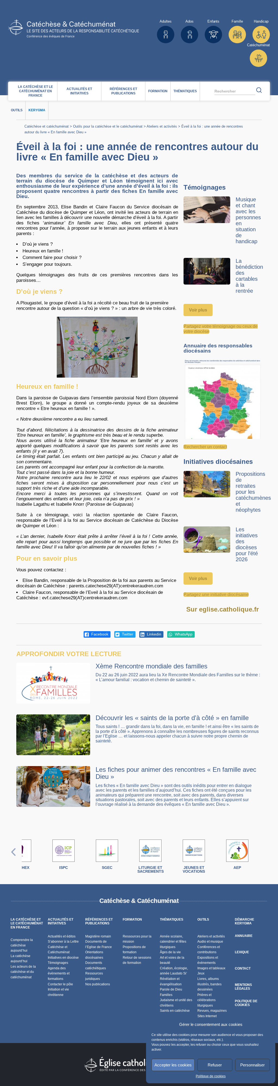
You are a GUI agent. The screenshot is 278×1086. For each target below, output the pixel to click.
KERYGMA (37, 110)
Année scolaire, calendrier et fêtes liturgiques (173, 941)
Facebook (99, 634)
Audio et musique (210, 941)
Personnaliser (252, 1065)
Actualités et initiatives (79, 91)
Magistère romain (98, 936)
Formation (158, 91)
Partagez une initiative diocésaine (216, 594)
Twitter (127, 634)
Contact (243, 968)
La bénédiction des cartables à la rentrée (249, 276)
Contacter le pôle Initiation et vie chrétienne (60, 989)
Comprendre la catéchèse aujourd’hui (22, 945)
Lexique (242, 952)
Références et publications (123, 91)
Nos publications (97, 984)
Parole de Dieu (171, 989)
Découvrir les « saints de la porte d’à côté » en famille (172, 717)
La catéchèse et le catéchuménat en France (35, 91)
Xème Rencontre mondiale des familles (151, 666)
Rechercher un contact (205, 447)
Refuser (215, 1065)
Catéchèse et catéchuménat (46, 126)
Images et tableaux (211, 968)
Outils (17, 110)
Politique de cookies (211, 1076)
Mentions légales (243, 987)
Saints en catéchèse (175, 1011)
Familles (166, 995)
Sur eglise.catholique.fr (222, 609)
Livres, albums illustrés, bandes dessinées (209, 984)
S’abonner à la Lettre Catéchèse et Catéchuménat (63, 947)
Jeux (200, 973)
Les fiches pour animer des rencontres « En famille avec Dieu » (176, 773)
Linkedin (153, 634)
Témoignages (58, 963)
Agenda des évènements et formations (59, 973)
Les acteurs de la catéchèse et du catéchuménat (23, 972)
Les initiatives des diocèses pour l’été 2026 (247, 544)
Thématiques (185, 91)
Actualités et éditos (61, 936)
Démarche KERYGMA (244, 921)
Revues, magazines (212, 1011)
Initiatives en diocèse (63, 957)
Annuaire (243, 936)
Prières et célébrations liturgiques (206, 1000)
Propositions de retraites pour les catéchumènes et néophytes (253, 492)
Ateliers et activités (162, 126)
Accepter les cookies (173, 1065)
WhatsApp (183, 634)
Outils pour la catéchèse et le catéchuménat (108, 126)
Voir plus (198, 310)
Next (264, 857)
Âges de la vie (170, 952)
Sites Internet (207, 1016)
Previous (13, 857)
